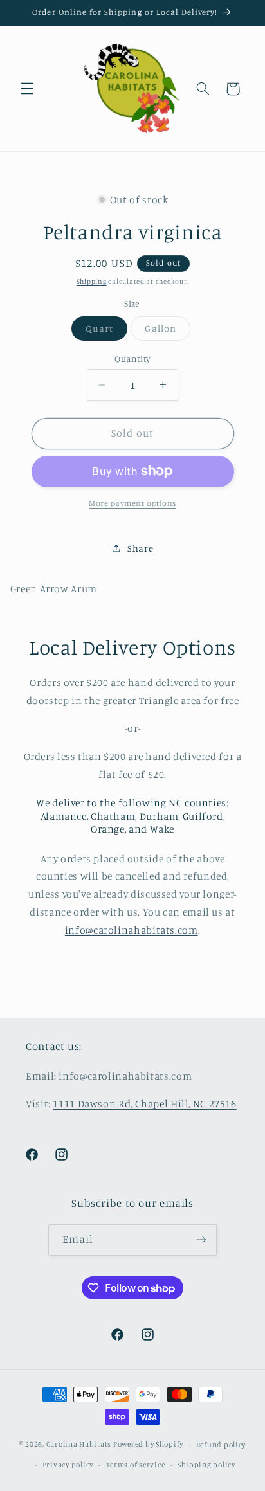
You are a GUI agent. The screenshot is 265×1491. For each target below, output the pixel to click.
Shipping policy (206, 1464)
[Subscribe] (201, 1240)
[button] (27, 89)
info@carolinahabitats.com (131, 930)
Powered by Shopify (148, 1444)
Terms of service (135, 1464)
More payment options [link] (132, 503)
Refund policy (221, 1444)
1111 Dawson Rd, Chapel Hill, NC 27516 (144, 1104)
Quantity (132, 359)
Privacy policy (67, 1464)
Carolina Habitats (79, 1444)
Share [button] (140, 548)
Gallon (167, 331)
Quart (106, 331)
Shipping (92, 281)
